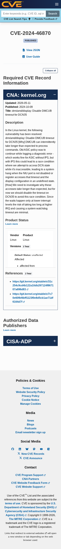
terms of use (12, 503)
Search (52, 13)
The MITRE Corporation (24, 519)
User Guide (33, 56)
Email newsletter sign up (30, 432)
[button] (57, 4)
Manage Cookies (30, 403)
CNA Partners (30, 479)
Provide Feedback (45, 19)
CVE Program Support (29, 475)
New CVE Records (32, 453)
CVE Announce (32, 458)
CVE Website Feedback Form (29, 482)
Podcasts (30, 428)
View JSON (33, 50)
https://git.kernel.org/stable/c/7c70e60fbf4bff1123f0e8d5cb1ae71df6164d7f (33, 298)
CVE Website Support (29, 486)
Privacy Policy (30, 396)
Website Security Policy (30, 392)
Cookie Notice (30, 400)
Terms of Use (30, 388)
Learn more (11, 224)
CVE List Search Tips (15, 19)
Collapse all (50, 70)
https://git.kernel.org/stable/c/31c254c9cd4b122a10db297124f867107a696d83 (33, 285)
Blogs (30, 424)
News (30, 420)
